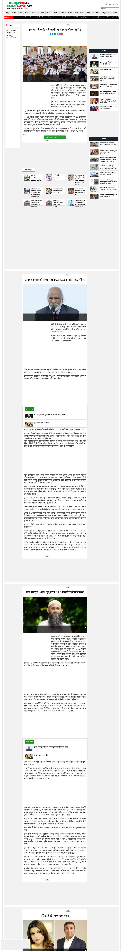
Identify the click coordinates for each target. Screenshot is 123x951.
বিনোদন (49, 13)
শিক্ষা (76, 13)
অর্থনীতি (56, 13)
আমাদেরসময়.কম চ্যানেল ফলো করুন (55, 137)
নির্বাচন (82, 13)
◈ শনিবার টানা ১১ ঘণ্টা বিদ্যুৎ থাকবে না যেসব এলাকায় (19, 17)
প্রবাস (88, 13)
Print (67, 24)
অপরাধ (70, 13)
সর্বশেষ (14, 13)
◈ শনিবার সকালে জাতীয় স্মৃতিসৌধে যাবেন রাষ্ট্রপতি (97, 17)
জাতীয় (20, 13)
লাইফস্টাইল (105, 13)
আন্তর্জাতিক (35, 13)
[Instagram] (116, 5)
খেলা (42, 13)
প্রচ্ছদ (7, 13)
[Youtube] (110, 5)
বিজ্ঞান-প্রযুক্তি (96, 13)
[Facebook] (106, 5)
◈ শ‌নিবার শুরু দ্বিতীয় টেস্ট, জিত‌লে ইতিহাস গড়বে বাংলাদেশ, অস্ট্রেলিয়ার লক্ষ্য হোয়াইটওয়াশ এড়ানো (58, 17)
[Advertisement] (67, 6)
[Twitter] (113, 5)
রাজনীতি (27, 13)
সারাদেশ (63, 13)
